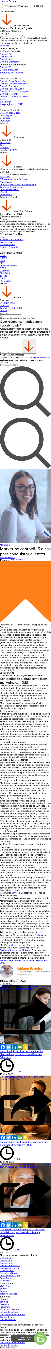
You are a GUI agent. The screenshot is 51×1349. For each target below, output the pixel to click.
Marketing (5, 545)
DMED (3, 255)
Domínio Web (6, 67)
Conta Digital (6, 115)
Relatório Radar (7, 244)
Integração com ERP (11, 104)
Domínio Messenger (9, 94)
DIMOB (3, 258)
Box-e (3, 99)
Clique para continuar (8, 1348)
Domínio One (6, 54)
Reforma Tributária (9, 247)
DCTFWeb (5, 271)
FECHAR (4, 362)
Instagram (15, 950)
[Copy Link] (25, 1047)
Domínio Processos (9, 86)
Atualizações (6, 182)
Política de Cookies (9, 1312)
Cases (3, 145)
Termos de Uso (7, 1317)
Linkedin (4, 1299)
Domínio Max (6, 59)
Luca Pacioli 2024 (8, 150)
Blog (2, 237)
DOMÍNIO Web (7, 1270)
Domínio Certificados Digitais (14, 83)
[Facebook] (3, 1047)
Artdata (38, 935)
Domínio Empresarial (10, 62)
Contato (3, 310)
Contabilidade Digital (10, 113)
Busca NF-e (5, 101)
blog (14, 945)
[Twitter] (8, 1047)
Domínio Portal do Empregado (14, 91)
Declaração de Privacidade (12, 1314)
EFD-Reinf (5, 273)
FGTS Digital (6, 281)
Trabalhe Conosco (8, 1294)
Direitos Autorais (8, 1319)
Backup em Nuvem (9, 70)
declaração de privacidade (40, 357)
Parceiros (4, 147)
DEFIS (3, 268)
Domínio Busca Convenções (13, 81)
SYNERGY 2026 (7, 303)
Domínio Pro (6, 56)
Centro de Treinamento (11, 187)
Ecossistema (6, 242)
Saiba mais (5, 45)
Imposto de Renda (8, 265)
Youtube (4, 1302)
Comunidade (6, 194)
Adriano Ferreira (7, 557)
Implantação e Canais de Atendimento (18, 184)
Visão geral (5, 142)
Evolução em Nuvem (11, 72)
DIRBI (3, 278)
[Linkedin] (14, 1047)
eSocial (3, 192)
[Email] (20, 1047)
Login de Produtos (8, 1)
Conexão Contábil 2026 (11, 308)
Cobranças (5, 120)
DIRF (2, 260)
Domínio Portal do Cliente (12, 89)
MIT (2, 263)
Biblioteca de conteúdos (11, 239)
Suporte (4, 1288)
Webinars (4, 305)
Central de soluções (9, 189)
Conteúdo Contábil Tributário (13, 96)
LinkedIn (26, 950)
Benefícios (5, 118)
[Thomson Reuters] (22, 9)
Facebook (4, 1304)
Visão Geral (5, 1286)
